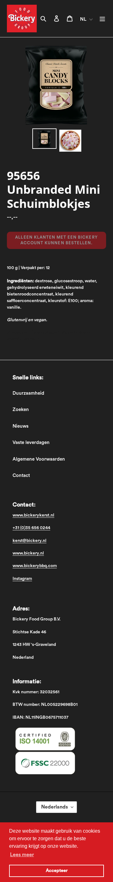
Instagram (22, 578)
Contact (21, 475)
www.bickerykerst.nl (33, 515)
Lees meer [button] (22, 854)
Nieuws (21, 426)
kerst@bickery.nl (29, 540)
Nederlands (54, 806)
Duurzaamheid (28, 393)
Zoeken (21, 409)
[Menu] (102, 18)
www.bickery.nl (28, 553)
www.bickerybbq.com (35, 566)
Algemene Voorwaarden (39, 459)
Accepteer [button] (56, 870)
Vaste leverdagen (31, 442)
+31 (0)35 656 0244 (31, 528)
